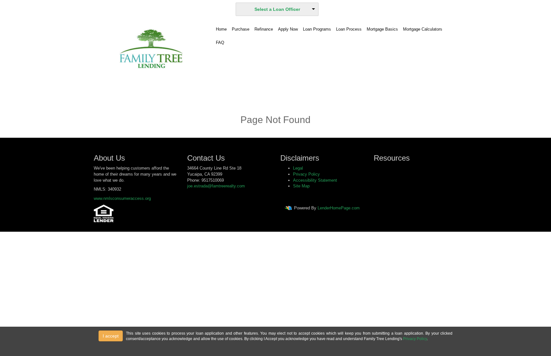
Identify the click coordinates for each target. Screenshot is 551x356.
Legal (298, 168)
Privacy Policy (306, 174)
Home (221, 29)
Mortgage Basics (382, 29)
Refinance (263, 29)
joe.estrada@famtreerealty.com (216, 186)
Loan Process (349, 29)
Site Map (301, 186)
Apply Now (288, 29)
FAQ (220, 42)
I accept (111, 335)
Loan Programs (317, 29)
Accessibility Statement (315, 180)
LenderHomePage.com (339, 208)
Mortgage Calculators (422, 29)
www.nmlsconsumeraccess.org (122, 198)
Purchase (240, 29)
